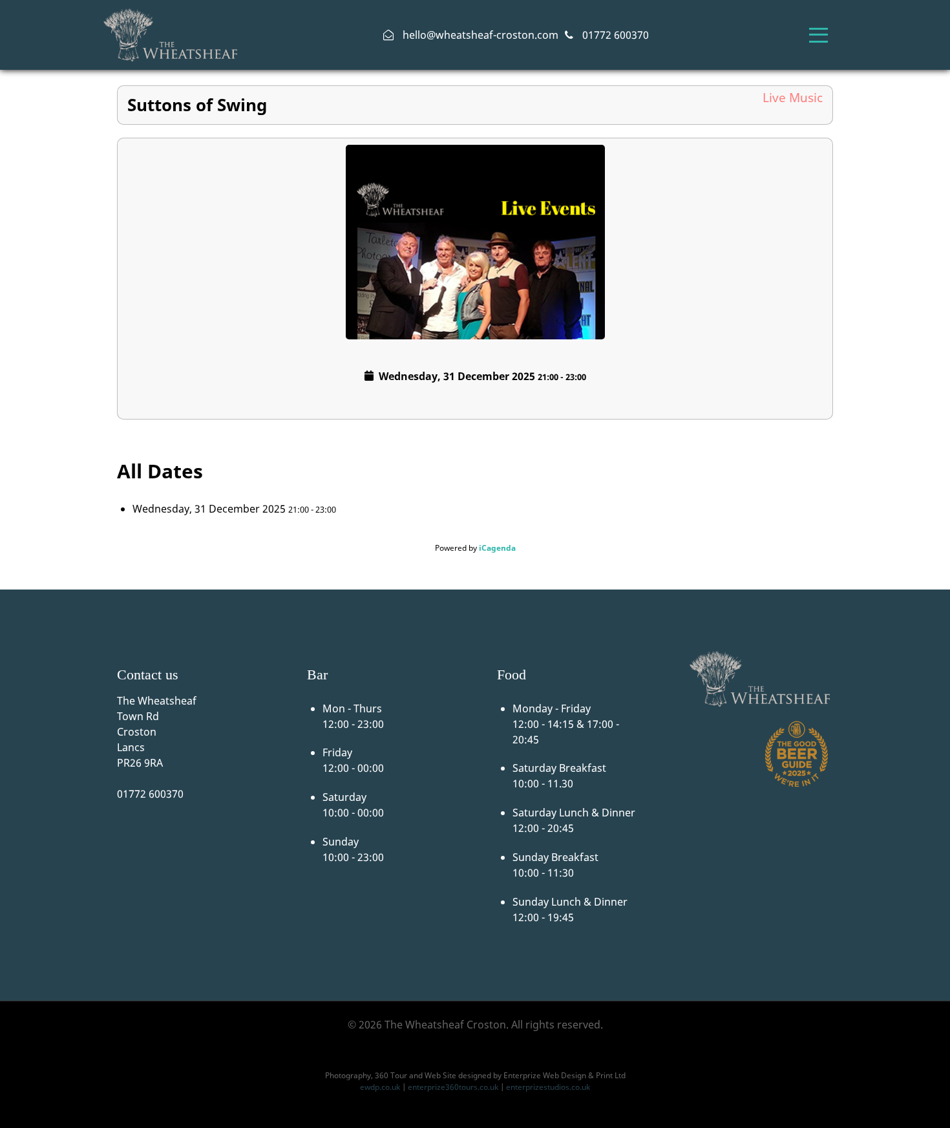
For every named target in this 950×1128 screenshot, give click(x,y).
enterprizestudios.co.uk (548, 1086)
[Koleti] (170, 33)
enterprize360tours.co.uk (453, 1086)
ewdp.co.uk (380, 1086)
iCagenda (497, 547)
